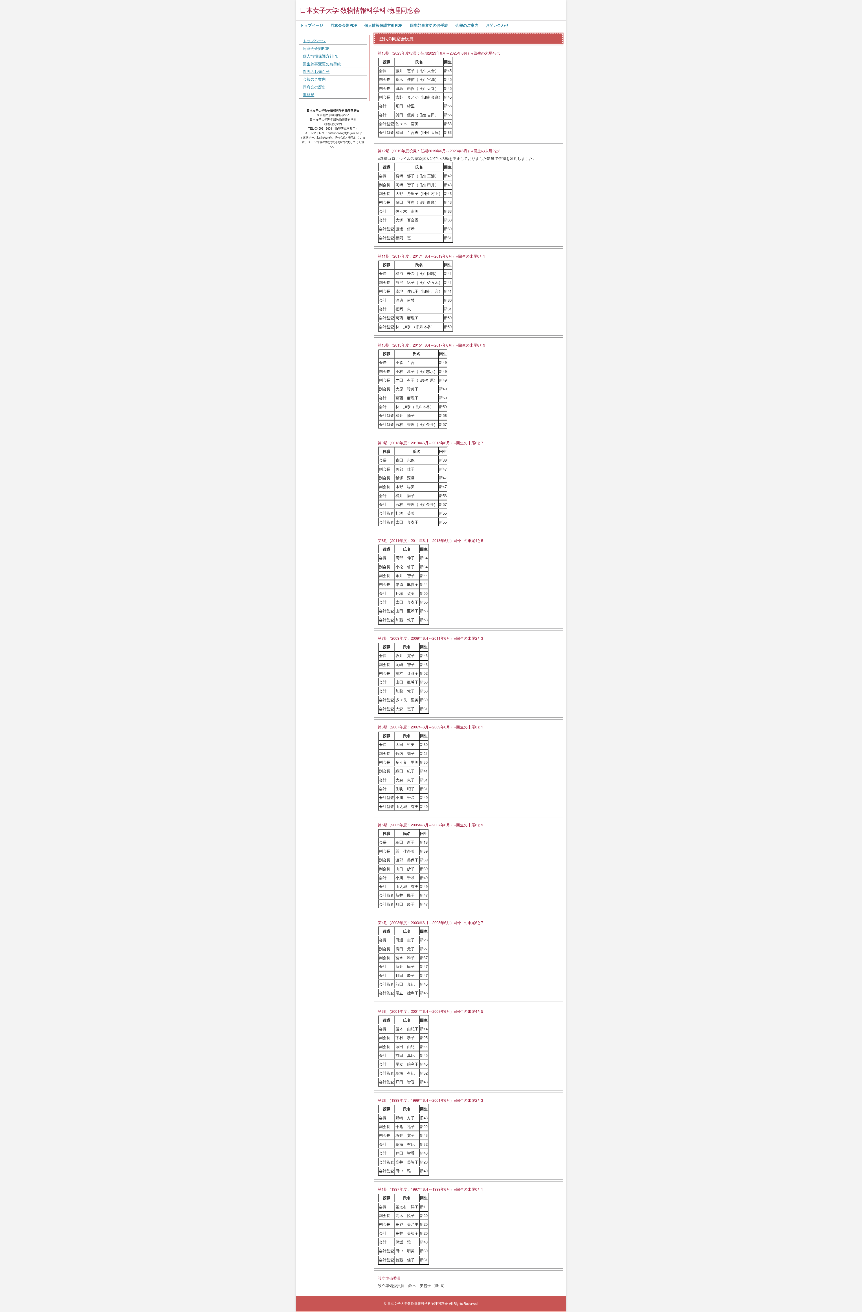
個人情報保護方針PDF (383, 25)
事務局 (308, 94)
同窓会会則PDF (343, 25)
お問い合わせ (497, 25)
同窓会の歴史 (314, 87)
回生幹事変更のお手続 (429, 25)
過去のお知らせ (316, 71)
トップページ (311, 25)
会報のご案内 (466, 25)
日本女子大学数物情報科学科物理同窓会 (417, 1303)
